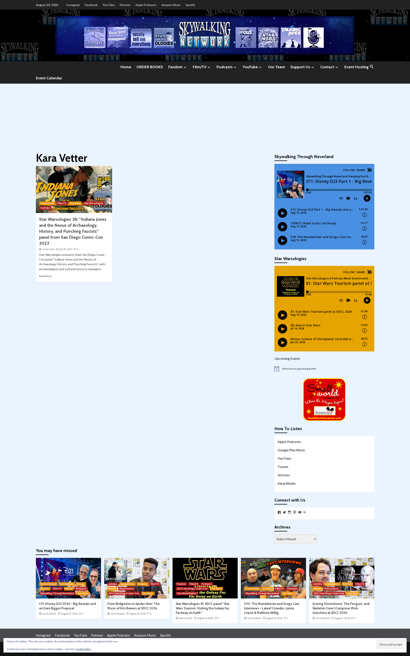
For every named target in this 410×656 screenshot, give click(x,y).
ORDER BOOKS (149, 67)
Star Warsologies (93, 203)
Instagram (73, 5)
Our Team (276, 67)
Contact (327, 67)
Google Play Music (291, 450)
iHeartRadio (287, 483)
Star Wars (75, 203)
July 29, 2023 (66, 249)
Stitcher (284, 475)
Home (125, 67)
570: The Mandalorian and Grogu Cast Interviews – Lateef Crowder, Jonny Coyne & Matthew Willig (271, 608)
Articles (113, 583)
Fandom (175, 67)
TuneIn (283, 467)
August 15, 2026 (137, 613)
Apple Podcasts (146, 5)
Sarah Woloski (49, 613)
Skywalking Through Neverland (57, 593)
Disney (81, 583)
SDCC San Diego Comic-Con (124, 593)
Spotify (190, 5)
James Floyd (48, 249)
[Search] (371, 67)
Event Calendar (49, 78)
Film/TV (199, 67)
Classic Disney (48, 583)
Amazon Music (171, 5)
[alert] (324, 368)
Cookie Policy (83, 649)
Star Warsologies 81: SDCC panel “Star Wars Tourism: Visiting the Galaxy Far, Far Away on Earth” (203, 608)
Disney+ (44, 588)
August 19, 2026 (69, 613)
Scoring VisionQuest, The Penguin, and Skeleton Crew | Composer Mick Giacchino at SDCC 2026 (340, 608)
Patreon (125, 5)
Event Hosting (356, 67)
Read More (45, 276)
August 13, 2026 (274, 618)
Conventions (47, 203)
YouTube (108, 5)
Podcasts (225, 67)
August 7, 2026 (342, 618)
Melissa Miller (185, 618)
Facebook (91, 5)
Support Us (300, 67)
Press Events (127, 588)
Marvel (68, 588)
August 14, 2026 (205, 618)
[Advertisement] (205, 116)
